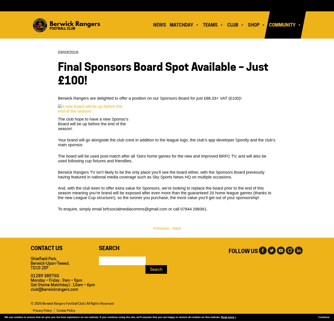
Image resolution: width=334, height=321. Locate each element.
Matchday (181, 25)
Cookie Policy (66, 310)
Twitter (271, 250)
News (159, 25)
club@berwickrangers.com (54, 289)
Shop (253, 25)
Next (176, 228)
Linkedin (298, 250)
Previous (161, 228)
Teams (210, 25)
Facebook (262, 250)
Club (232, 25)
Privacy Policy (42, 310)
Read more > (228, 317)
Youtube (280, 250)
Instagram (289, 250)
